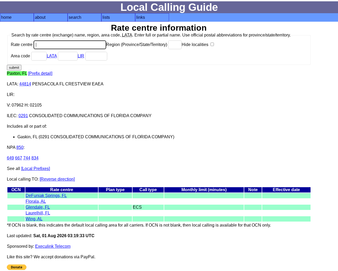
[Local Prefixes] (35, 168)
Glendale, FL (38, 207)
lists (106, 17)
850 (20, 147)
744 (26, 158)
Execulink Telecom (53, 246)
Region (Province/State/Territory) (137, 44)
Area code (21, 56)
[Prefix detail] (40, 73)
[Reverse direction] (57, 179)
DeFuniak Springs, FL (46, 195)
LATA (52, 56)
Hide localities (195, 44)
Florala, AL (36, 201)
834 (35, 158)
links (140, 17)
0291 (23, 115)
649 (10, 158)
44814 (25, 84)
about (40, 17)
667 (18, 158)
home (6, 17)
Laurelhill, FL (38, 213)
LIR (81, 56)
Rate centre (22, 44)
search (75, 17)
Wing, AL (34, 219)
